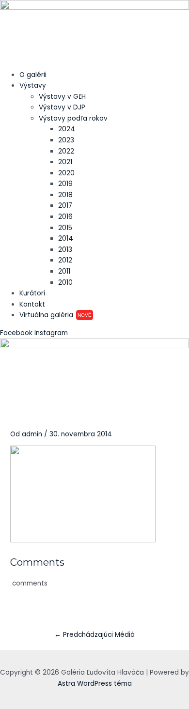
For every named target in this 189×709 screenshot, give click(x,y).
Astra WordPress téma (95, 683)
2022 (66, 151)
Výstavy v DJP (62, 107)
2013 (65, 249)
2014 (65, 238)
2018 (65, 195)
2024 (66, 129)
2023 (66, 140)
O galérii (33, 74)
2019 (65, 183)
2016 (65, 216)
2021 (65, 162)
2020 (66, 173)
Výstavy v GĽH (62, 96)
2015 (65, 227)
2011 (64, 271)
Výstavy (32, 85)
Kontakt (32, 304)
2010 (65, 282)
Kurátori (32, 293)
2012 (65, 260)
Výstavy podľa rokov (73, 118)
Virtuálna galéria (55, 315)
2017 (65, 205)
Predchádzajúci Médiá (94, 634)
